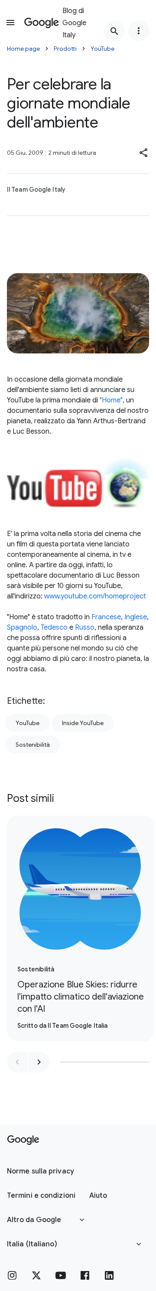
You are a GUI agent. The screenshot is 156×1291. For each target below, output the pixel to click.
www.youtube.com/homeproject (95, 596)
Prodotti (65, 48)
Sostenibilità (33, 744)
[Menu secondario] (138, 30)
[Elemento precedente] (17, 1062)
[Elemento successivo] (39, 1062)
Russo (84, 627)
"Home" (111, 400)
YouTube (102, 48)
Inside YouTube (83, 723)
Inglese (135, 617)
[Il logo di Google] (23, 1140)
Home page (23, 48)
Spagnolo (22, 627)
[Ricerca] (114, 30)
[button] (143, 152)
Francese (106, 617)
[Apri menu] (10, 22)
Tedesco (54, 627)
